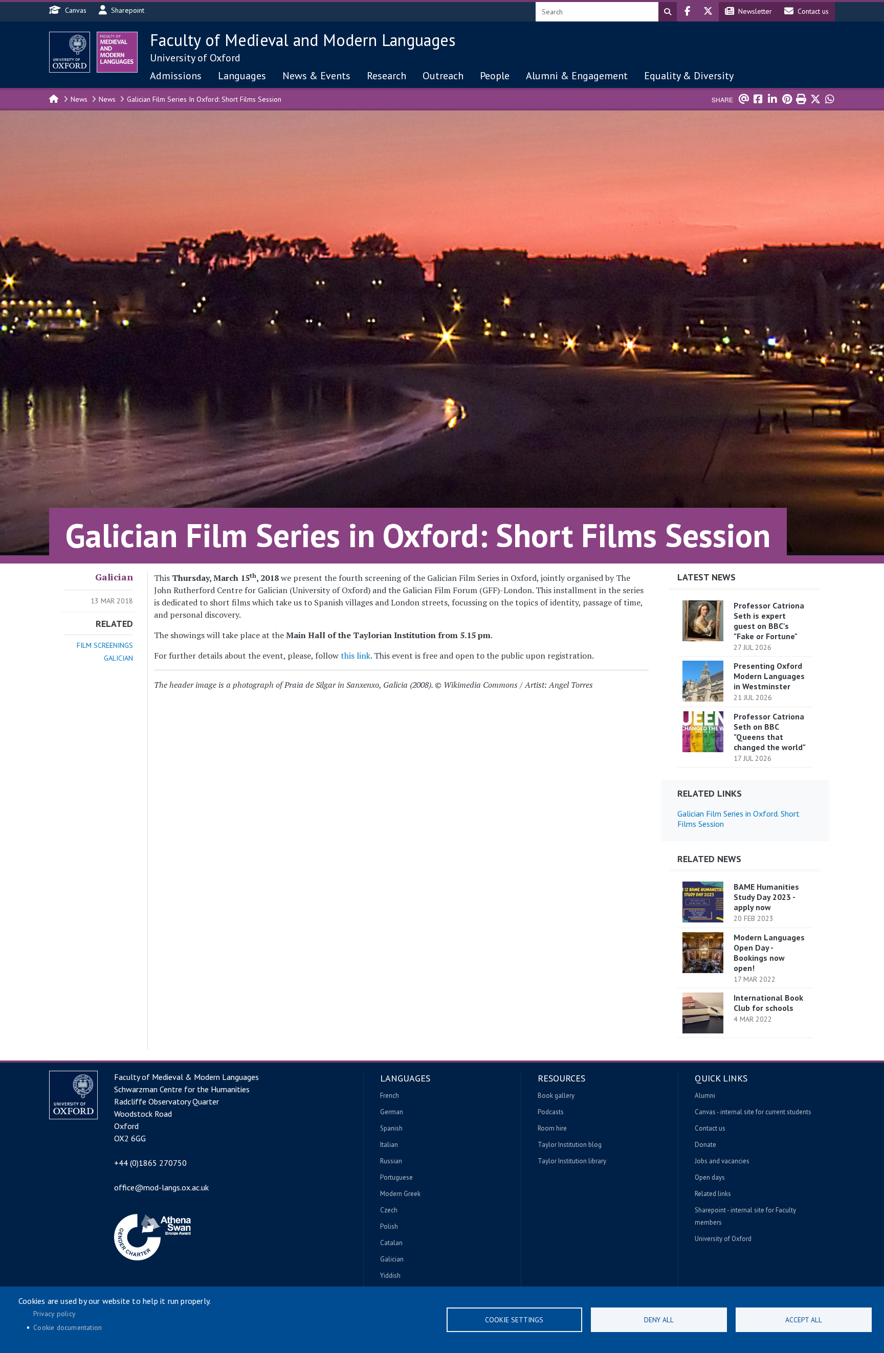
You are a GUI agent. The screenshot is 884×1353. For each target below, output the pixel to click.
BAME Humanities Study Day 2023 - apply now (766, 897)
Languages (242, 75)
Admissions (176, 75)
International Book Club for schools (768, 1003)
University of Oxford (195, 57)
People (495, 75)
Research (386, 75)
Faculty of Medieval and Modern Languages (302, 40)
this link (355, 655)
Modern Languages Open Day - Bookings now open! (769, 952)
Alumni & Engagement (577, 75)
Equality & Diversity (689, 75)
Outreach (443, 75)
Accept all (803, 1319)
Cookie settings (514, 1319)
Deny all (659, 1319)
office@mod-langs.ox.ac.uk (161, 1187)
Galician (114, 577)
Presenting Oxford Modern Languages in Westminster (769, 676)
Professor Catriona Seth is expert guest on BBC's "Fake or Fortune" (769, 620)
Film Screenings (105, 645)
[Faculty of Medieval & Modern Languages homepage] (117, 52)
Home (54, 98)
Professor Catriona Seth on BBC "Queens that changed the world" (770, 731)
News (79, 99)
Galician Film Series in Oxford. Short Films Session (738, 818)
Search (667, 11)
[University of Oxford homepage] (69, 52)
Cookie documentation (67, 1327)
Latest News (706, 577)
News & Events (316, 75)
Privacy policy (54, 1313)
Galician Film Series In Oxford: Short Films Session (204, 99)
